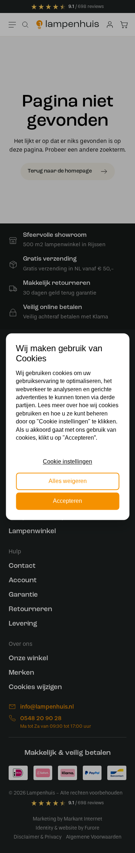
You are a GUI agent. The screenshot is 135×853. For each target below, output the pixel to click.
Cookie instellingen (67, 461)
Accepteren (67, 501)
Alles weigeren (68, 481)
